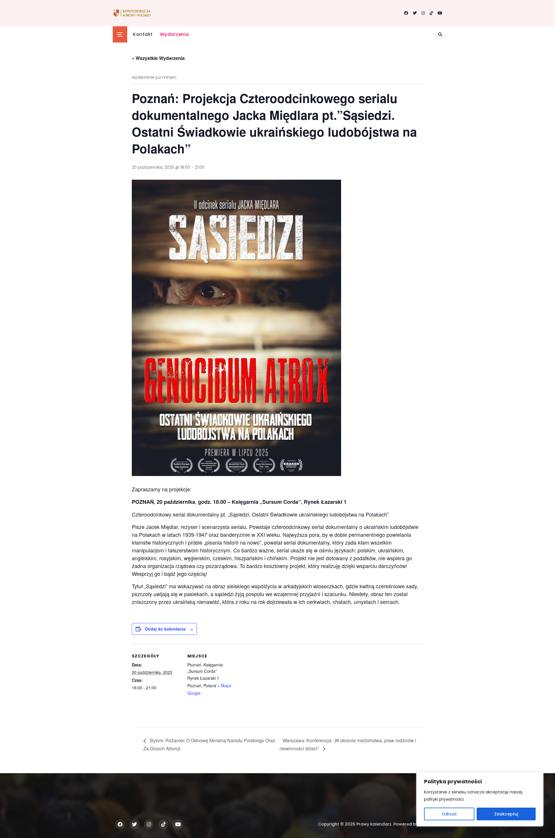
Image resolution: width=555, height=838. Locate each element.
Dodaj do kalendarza (165, 629)
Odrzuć (449, 814)
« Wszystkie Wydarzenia (158, 58)
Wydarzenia (174, 34)
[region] (479, 799)
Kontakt (143, 34)
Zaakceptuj (506, 814)
